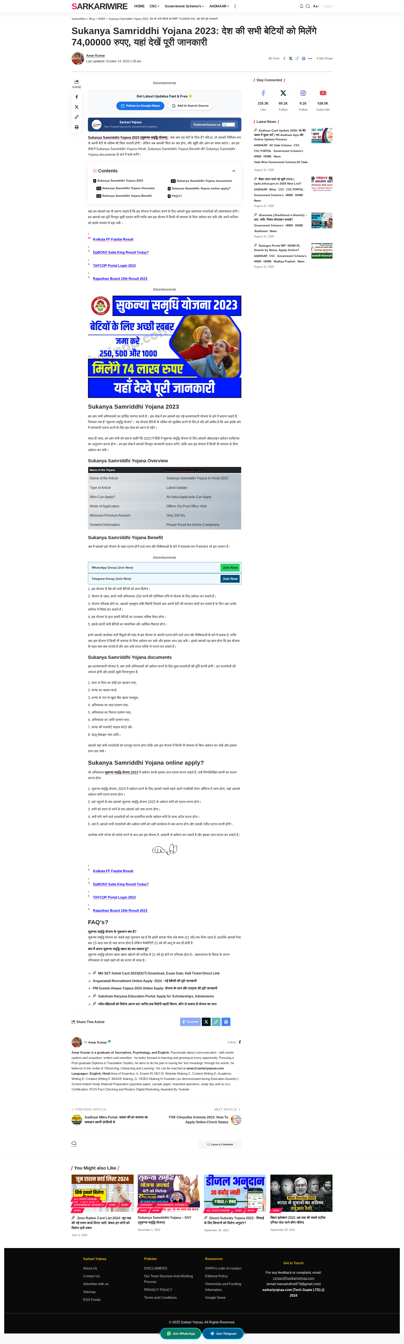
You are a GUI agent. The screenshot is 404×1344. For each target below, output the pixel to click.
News (277, 156)
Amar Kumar (95, 55)
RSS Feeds (92, 1299)
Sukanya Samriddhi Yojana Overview (128, 188)
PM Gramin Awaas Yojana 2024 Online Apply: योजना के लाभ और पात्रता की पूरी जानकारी (155, 988)
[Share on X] (291, 58)
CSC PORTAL (262, 150)
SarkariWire (100, 6)
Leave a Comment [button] (222, 1144)
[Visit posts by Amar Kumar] (77, 1042)
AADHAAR (260, 145)
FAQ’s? (177, 196)
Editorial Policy (216, 1276)
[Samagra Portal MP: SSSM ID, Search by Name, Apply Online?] (321, 251)
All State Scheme (280, 145)
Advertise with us (96, 1284)
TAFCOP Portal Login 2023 (114, 265)
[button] (235, 6)
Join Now (230, 567)
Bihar (272, 189)
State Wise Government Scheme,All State (281, 162)
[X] (283, 99)
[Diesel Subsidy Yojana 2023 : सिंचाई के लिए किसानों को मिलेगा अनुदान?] (235, 1193)
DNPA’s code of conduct (223, 1268)
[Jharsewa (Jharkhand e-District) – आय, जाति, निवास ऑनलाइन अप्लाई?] (321, 220)
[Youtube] (323, 99)
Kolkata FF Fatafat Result (113, 239)
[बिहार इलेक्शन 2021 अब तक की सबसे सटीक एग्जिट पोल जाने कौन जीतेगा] (301, 1193)
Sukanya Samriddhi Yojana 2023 (114, 137)
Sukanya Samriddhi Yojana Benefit (127, 195)
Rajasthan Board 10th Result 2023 (120, 278)
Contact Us (91, 1276)
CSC (296, 145)
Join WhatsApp (184, 1333)
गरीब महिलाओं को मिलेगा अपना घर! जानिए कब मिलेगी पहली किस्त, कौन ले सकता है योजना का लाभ (157, 1004)
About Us (90, 1268)
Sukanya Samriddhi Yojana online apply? (201, 188)
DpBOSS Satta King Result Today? (121, 252)
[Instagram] (303, 99)
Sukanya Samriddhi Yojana (183, 470)
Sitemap (89, 1292)
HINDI (257, 156)
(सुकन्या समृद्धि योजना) (153, 137)
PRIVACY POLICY (158, 1290)
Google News (215, 1297)
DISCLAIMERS (155, 1268)
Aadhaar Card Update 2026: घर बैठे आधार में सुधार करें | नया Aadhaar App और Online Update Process (280, 135)
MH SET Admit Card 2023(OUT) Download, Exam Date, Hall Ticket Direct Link (158, 973)
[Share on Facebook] (284, 58)
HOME (267, 156)
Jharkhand (261, 231)
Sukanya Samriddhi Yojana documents (204, 180)
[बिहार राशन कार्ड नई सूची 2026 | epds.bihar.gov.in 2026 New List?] (321, 184)
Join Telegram (226, 1333)
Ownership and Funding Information (223, 1286)
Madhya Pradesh (284, 261)
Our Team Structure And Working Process (168, 1279)
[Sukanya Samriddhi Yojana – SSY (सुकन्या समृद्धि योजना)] (169, 1193)
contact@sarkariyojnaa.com (293, 1278)
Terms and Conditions (160, 1297)
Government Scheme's (288, 150)
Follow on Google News (143, 105)
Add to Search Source (193, 105)
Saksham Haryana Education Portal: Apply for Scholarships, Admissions (155, 996)
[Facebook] (239, 1042)
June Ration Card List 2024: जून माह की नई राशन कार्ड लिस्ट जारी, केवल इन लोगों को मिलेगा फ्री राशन (101, 1223)
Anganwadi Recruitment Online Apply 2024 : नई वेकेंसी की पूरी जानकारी (145, 981)
